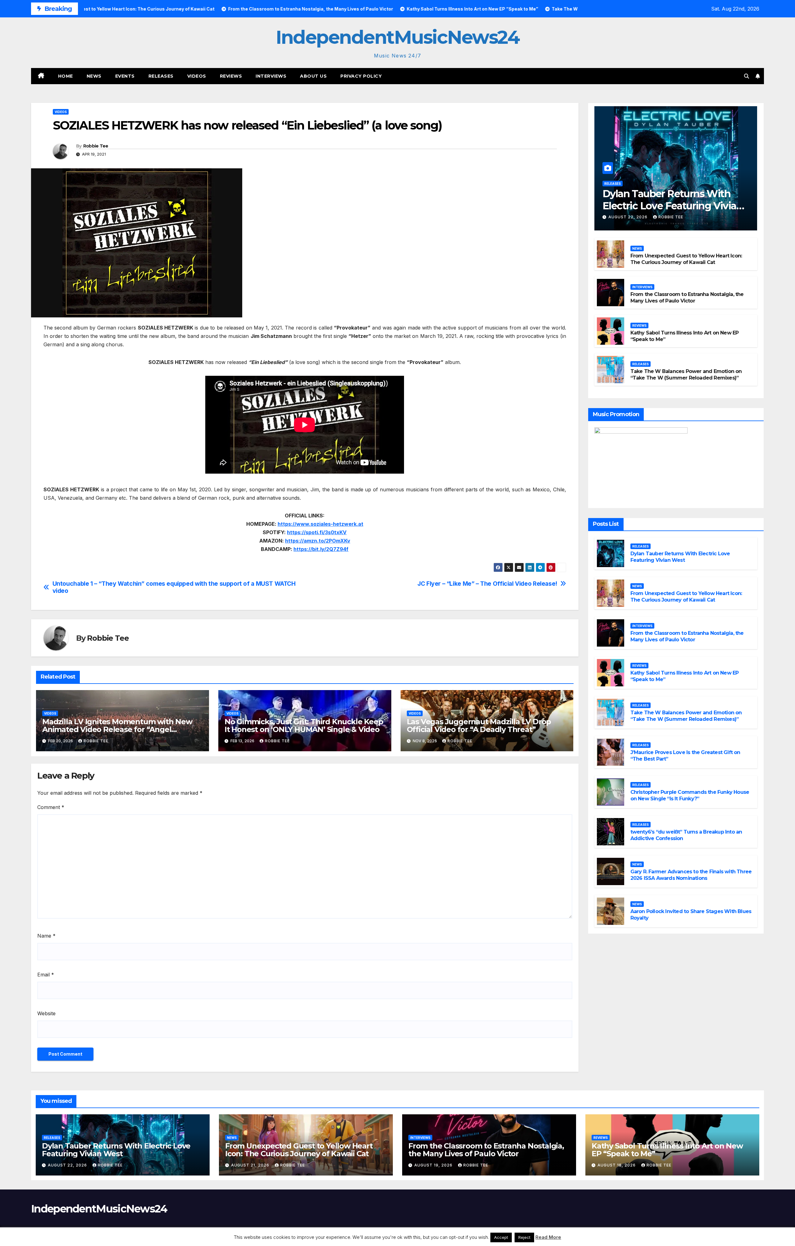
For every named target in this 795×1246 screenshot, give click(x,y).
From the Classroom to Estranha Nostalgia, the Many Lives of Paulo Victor (687, 297)
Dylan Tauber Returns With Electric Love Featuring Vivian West (672, 206)
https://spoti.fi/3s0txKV (317, 532)
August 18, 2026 (617, 1165)
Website (46, 1013)
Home (65, 76)
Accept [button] (501, 1237)
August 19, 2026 (434, 1165)
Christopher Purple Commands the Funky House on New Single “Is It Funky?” (689, 795)
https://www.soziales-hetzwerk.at (320, 524)
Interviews (271, 76)
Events (125, 76)
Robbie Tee (95, 146)
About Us (313, 76)
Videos (196, 76)
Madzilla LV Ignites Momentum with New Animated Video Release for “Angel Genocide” (117, 729)
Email (45, 974)
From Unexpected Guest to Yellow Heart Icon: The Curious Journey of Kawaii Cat (686, 259)
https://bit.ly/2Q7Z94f (320, 549)
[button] (746, 76)
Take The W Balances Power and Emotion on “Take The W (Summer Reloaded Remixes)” (686, 374)
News (94, 76)
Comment (50, 807)
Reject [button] (524, 1237)
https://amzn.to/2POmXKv (317, 541)
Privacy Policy (361, 76)
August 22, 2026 (628, 217)
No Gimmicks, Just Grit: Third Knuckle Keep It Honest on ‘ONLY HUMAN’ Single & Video (304, 725)
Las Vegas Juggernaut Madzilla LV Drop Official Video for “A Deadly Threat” (479, 725)
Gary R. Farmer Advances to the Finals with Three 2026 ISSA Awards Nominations (691, 875)
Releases (161, 76)
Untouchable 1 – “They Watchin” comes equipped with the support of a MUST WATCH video (174, 587)
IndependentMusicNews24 (397, 37)
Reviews (231, 76)
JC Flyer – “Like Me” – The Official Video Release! (487, 583)
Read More (548, 1237)
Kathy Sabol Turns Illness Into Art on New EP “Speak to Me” (667, 1149)
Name (46, 936)
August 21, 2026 (250, 1165)
